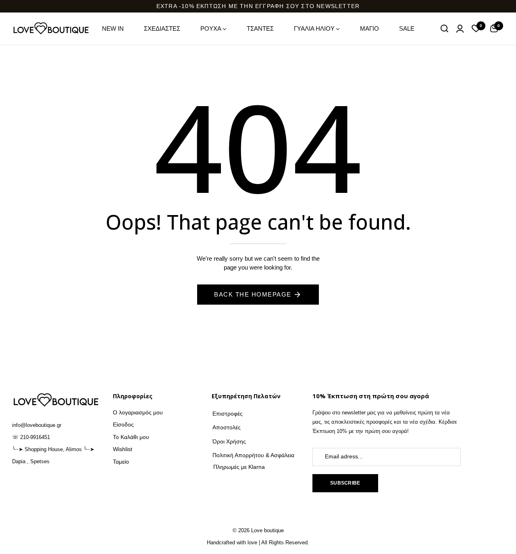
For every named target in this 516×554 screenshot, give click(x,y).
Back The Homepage (252, 294)
